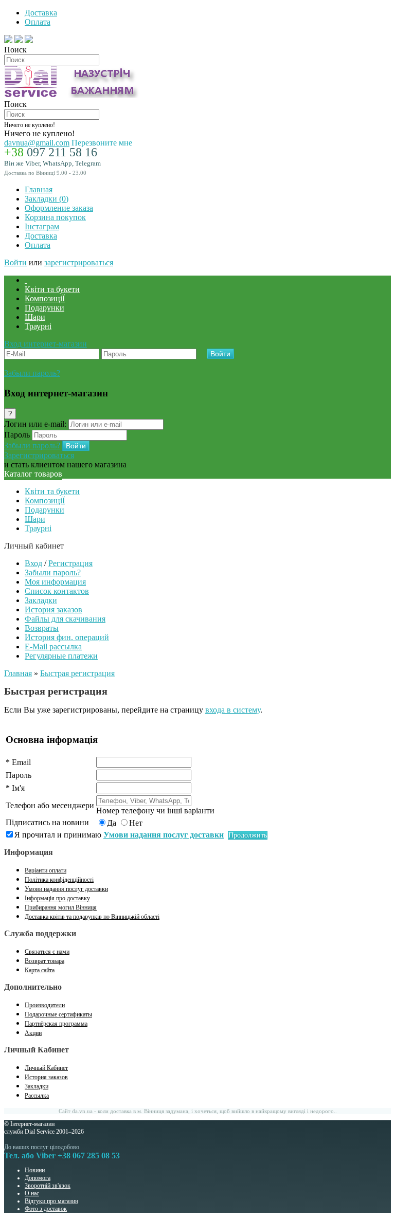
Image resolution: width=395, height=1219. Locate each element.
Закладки (41, 600)
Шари (35, 317)
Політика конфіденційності (59, 879)
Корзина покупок (55, 217)
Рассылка (37, 1095)
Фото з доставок (46, 1208)
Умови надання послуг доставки (66, 889)
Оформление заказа (59, 208)
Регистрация (70, 563)
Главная (38, 189)
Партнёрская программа (56, 1023)
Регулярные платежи (61, 655)
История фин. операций (67, 637)
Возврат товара (44, 961)
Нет (135, 822)
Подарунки (44, 307)
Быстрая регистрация (77, 673)
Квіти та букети (52, 289)
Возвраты (42, 628)
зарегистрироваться (78, 262)
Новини (35, 1170)
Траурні (38, 326)
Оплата (37, 21)
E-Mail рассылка (53, 646)
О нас (32, 1193)
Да (111, 822)
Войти (15, 262)
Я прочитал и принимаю (119, 834)
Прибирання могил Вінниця (61, 907)
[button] (45, 343)
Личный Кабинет (46, 1067)
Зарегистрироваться (39, 455)
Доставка (41, 12)
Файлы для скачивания (65, 618)
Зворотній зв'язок (47, 1185)
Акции (33, 1032)
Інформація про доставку (57, 898)
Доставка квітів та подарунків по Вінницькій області (92, 916)
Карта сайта (40, 970)
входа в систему (232, 709)
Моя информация (55, 581)
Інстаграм (42, 226)
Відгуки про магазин (51, 1201)
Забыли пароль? (32, 373)
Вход (33, 563)
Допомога (37, 1177)
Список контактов (57, 591)
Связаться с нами (47, 951)
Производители (45, 1005)
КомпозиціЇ (45, 298)
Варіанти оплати (45, 870)
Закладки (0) (46, 198)
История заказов (53, 609)
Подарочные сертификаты (58, 1014)
